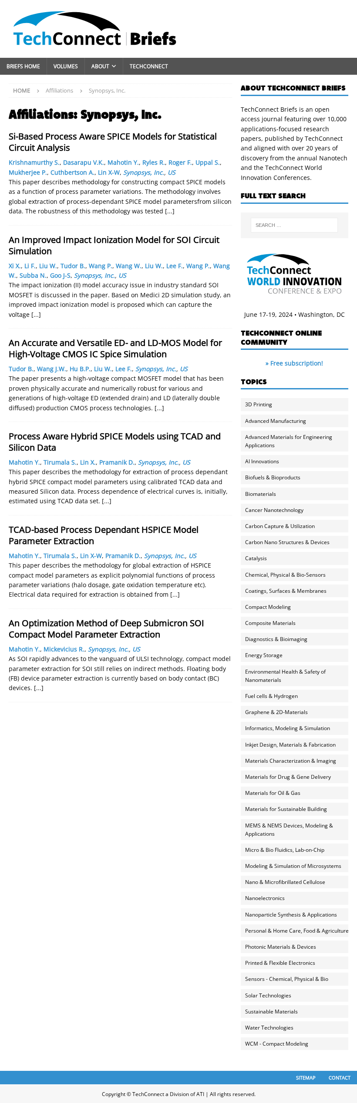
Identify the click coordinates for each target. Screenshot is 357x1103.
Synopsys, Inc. (143, 172)
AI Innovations (262, 461)
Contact (339, 1077)
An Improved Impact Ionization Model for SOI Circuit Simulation (114, 245)
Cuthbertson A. (72, 172)
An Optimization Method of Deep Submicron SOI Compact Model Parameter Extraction (106, 628)
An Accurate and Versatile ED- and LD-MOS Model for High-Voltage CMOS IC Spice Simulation (115, 348)
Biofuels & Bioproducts (272, 477)
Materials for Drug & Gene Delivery (288, 777)
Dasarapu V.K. (83, 162)
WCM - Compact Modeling (276, 1043)
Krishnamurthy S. (34, 162)
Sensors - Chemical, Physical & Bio (286, 979)
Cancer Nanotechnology (274, 510)
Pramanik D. (117, 462)
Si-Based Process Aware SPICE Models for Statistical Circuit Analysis (113, 141)
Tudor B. (73, 266)
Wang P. (100, 266)
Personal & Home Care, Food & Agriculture (297, 930)
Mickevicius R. (64, 649)
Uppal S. (207, 162)
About (100, 66)
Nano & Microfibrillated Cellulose (285, 882)
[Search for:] (294, 225)
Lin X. (88, 462)
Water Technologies (269, 1027)
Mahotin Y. (123, 162)
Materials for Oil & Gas (272, 793)
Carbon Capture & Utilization (280, 526)
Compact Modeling (268, 607)
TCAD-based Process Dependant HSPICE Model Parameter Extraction (104, 535)
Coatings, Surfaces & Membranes (286, 591)
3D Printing (258, 404)
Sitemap (306, 1077)
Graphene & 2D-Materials (276, 712)
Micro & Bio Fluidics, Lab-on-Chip (284, 850)
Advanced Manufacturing (275, 421)
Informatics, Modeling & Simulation (287, 728)
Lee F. (174, 266)
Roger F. (180, 162)
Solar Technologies (268, 995)
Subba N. (33, 275)
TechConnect (149, 66)
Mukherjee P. (28, 172)
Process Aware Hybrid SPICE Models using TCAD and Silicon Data (115, 441)
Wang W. (128, 266)
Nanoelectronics (265, 898)
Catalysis (256, 558)
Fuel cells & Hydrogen (271, 696)
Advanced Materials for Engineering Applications (288, 441)
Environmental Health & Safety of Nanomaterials (285, 676)
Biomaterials (260, 494)
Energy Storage (264, 655)
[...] (170, 211)
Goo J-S (60, 275)
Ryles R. (153, 162)
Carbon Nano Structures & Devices (287, 542)
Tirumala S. (60, 462)
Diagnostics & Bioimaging (276, 639)
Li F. (30, 266)
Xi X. (15, 266)
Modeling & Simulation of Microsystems (293, 866)
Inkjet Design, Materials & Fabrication (290, 744)
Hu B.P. (80, 369)
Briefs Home (23, 66)
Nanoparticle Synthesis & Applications (291, 914)
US (171, 172)
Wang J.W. (51, 369)
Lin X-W (109, 172)
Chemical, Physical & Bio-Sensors (285, 574)
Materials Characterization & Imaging (290, 760)
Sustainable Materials (271, 1011)
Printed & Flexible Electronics (280, 963)
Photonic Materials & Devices (280, 946)
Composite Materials (270, 623)
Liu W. (48, 266)
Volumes (66, 66)
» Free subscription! (294, 363)
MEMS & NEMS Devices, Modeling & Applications (289, 829)
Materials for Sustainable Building (286, 809)
